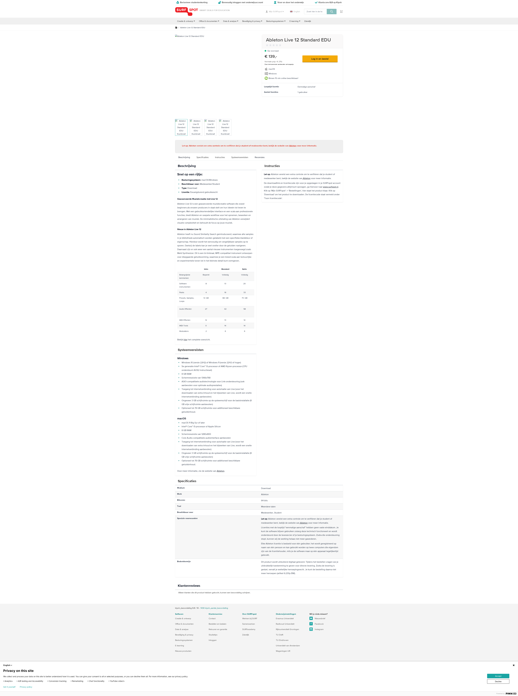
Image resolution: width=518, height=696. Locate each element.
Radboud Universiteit (285, 624)
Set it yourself (9, 687)
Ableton (304, 523)
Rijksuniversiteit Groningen (287, 629)
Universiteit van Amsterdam (288, 645)
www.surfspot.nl (330, 187)
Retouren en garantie (218, 629)
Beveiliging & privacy (184, 635)
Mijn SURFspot (275, 11)
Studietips (213, 635)
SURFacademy (248, 629)
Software (179, 614)
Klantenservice (215, 614)
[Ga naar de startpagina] (186, 11)
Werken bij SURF (249, 618)
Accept (498, 676)
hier (185, 339)
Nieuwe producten (183, 651)
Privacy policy (26, 687)
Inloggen (213, 640)
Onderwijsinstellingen (286, 614)
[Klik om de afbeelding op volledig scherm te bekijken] (215, 75)
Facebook (319, 624)
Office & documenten (184, 624)
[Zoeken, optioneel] (332, 11)
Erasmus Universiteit (285, 618)
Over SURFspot (249, 614)
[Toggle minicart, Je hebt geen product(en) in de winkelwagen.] (341, 11)
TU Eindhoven (282, 640)
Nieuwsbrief (319, 618)
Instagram (319, 629)
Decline (498, 681)
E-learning (179, 645)
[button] (274, 45)
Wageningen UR (283, 651)
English (297, 11)
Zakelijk (245, 635)
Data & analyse (181, 629)
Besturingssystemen (184, 640)
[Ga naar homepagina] (176, 27)
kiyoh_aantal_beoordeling (214, 608)
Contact (212, 618)
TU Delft (279, 635)
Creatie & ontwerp (183, 618)
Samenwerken (248, 624)
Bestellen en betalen (217, 624)
